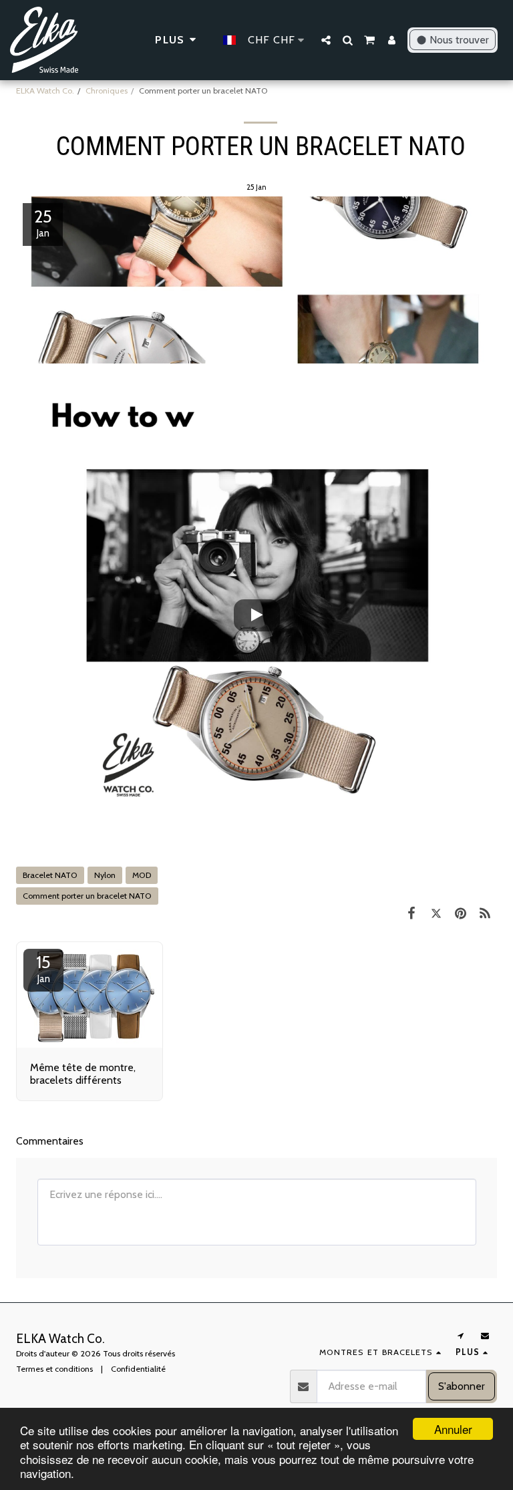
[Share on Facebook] (411, 913)
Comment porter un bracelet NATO (87, 896)
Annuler (453, 1429)
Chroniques (107, 91)
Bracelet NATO (50, 875)
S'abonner (461, 1386)
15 (43, 968)
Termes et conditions (54, 1369)
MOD (141, 875)
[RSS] (485, 913)
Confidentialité (138, 1369)
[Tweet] (436, 913)
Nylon (105, 875)
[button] (326, 40)
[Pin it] (460, 913)
